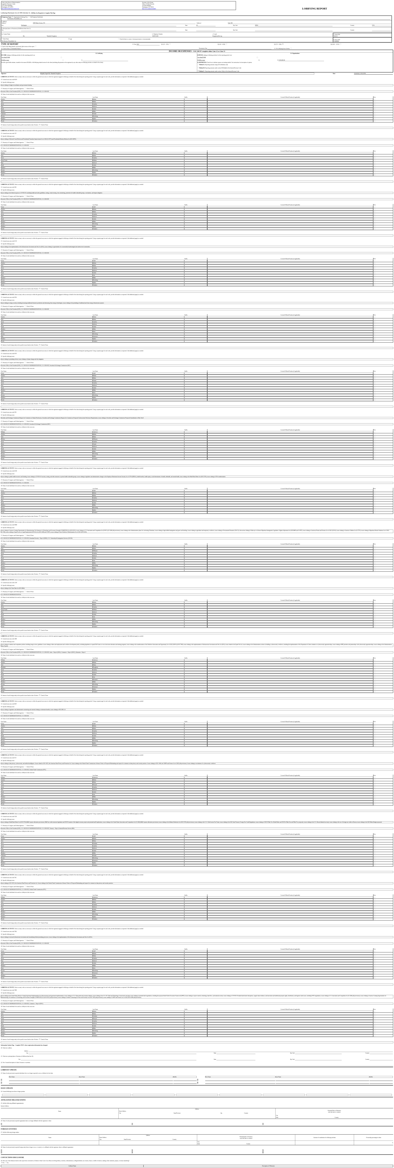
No (4, 1162)
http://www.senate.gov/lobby (149, 8)
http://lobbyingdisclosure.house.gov (10, 8)
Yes (8, 1162)
